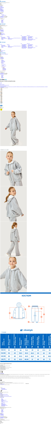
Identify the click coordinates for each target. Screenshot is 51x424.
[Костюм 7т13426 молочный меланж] (13, 221)
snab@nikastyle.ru (2, 73)
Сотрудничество (3, 402)
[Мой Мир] (2, 79)
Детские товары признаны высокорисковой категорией (5, 396)
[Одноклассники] (1, 79)
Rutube (2, 21)
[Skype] (5, 79)
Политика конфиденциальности (4, 401)
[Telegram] (6, 79)
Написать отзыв (27, 383)
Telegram (2, 20)
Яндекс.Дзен (2, 77)
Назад (3, 67)
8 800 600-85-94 (1, 10)
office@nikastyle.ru (2, 17)
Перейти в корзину (2, 397)
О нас (2, 398)
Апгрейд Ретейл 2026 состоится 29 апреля (4, 395)
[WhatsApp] (4, 79)
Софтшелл (3, 87)
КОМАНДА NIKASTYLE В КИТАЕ (4, 394)
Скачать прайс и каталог (3, 404)
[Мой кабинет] (0, 54)
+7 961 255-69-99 (2, 11)
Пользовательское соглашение (4, 405)
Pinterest (2, 22)
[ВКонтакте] (0, 79)
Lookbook (2, 399)
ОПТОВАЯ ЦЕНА (2, 373)
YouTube (2, 76)
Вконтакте (2, 409)
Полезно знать (2, 400)
